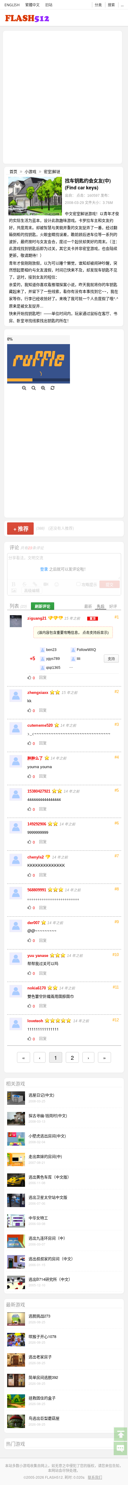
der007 (34, 923)
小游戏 (30, 171)
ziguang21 (37, 618)
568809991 (37, 890)
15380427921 (39, 791)
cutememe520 (40, 725)
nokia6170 (37, 988)
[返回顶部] (120, 1434)
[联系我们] (120, 1448)
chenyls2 (36, 857)
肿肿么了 (35, 758)
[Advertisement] (64, 97)
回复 (43, 677)
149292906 (37, 824)
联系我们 (95, 1477)
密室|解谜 (52, 171)
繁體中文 (32, 4)
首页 (13, 171)
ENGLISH (12, 4)
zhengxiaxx (38, 692)
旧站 (48, 4)
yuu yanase (38, 955)
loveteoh (35, 1021)
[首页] (27, 19)
